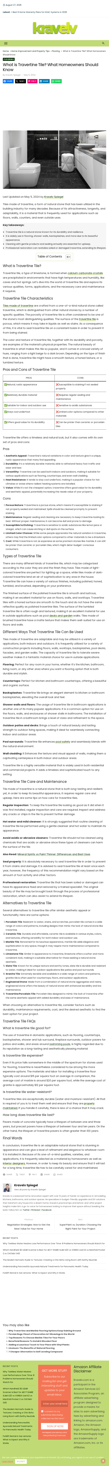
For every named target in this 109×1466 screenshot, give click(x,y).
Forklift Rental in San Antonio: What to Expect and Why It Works (34, 1272)
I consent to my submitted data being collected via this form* (52, 1415)
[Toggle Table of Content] (66, 256)
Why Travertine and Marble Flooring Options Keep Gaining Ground (45, 1330)
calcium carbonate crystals (85, 273)
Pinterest (35, 1210)
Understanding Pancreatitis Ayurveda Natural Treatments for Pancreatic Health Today (45, 1266)
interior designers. (14, 1163)
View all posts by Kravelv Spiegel (30, 1189)
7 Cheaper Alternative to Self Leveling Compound (35, 1351)
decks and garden (61, 615)
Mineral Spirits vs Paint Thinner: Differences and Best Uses (54, 854)
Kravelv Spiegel (13, 75)
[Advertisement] (54, 106)
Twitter (26, 1210)
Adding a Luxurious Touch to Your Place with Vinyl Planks (39, 1344)
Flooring (56, 51)
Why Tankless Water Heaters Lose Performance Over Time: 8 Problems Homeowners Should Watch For (54, 1243)
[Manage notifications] (103, 1461)
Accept (21, 1461)
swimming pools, (60, 1044)
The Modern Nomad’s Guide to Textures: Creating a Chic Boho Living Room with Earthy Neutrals (50, 1259)
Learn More (7, 1461)
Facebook (47, 1210)
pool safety (63, 741)
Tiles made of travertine (18, 305)
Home (6, 51)
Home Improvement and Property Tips (30, 51)
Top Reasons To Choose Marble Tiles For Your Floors (37, 1337)
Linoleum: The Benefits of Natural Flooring (31, 1348)
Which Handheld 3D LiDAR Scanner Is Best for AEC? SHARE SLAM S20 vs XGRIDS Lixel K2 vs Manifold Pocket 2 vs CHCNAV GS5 (18, 1395)
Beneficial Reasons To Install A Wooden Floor (33, 1341)
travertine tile (87, 319)
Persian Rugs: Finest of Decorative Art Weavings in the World (41, 1334)
